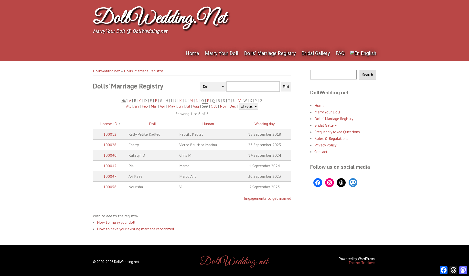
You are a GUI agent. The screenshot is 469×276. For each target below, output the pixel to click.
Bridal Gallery (315, 53)
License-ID (108, 123)
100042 (110, 165)
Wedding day (265, 123)
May (171, 106)
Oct (214, 106)
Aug (196, 106)
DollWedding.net (159, 18)
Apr (162, 106)
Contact (321, 151)
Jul (188, 106)
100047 (110, 176)
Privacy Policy (325, 145)
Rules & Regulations (331, 138)
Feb (145, 106)
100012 (110, 134)
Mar (154, 106)
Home (192, 53)
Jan (136, 106)
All (128, 106)
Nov (223, 106)
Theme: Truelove (362, 263)
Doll (152, 123)
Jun (180, 106)
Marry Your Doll (221, 53)
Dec (232, 106)
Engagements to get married (267, 198)
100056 (110, 186)
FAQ (340, 53)
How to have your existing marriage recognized (135, 228)
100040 (110, 155)
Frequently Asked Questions (337, 131)
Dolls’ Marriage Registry (270, 53)
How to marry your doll (116, 222)
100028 (110, 144)
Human (208, 123)
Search (367, 74)
